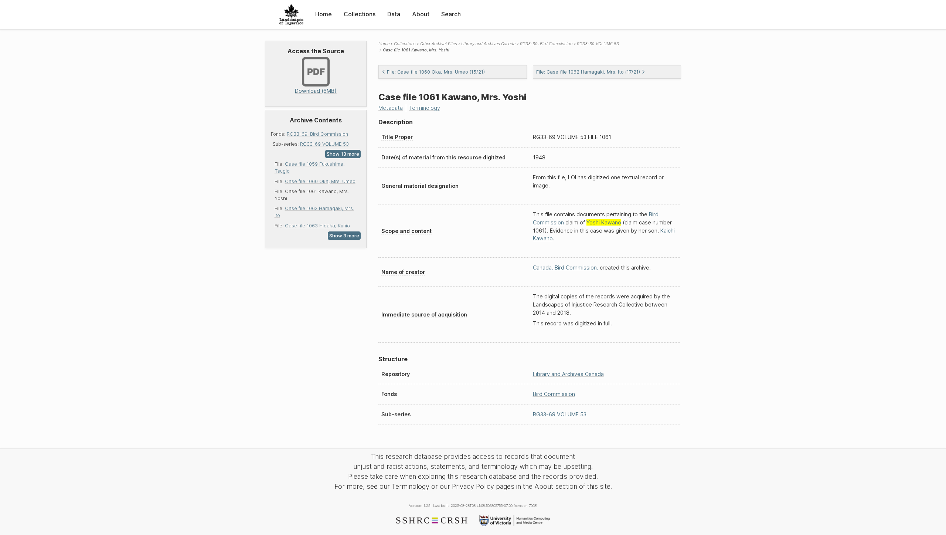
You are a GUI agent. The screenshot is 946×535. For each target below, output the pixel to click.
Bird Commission (554, 394)
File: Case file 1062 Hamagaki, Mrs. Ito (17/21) (588, 72)
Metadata (390, 108)
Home (323, 14)
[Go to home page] (291, 14)
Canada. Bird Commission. (565, 267)
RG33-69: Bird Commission (317, 134)
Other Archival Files (438, 43)
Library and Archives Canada (488, 43)
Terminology (424, 108)
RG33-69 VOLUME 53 (324, 144)
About (420, 14)
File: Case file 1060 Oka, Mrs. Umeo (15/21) (436, 72)
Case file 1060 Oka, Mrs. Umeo (320, 181)
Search (451, 14)
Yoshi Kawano (603, 222)
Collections (359, 14)
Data (393, 14)
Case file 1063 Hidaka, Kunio (317, 225)
